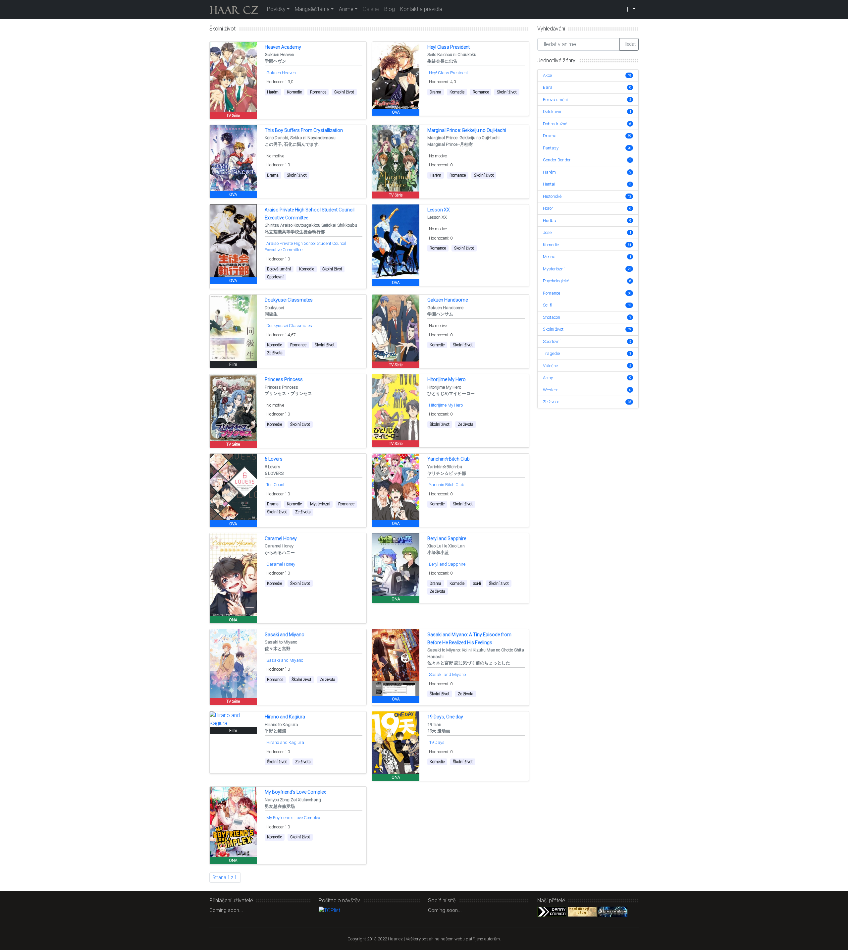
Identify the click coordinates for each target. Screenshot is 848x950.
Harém (549, 172)
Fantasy (550, 147)
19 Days (437, 742)
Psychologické (556, 280)
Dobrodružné (555, 123)
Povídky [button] (276, 9)
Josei (548, 232)
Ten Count (275, 484)
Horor (548, 208)
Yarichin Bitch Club (446, 484)
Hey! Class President (448, 72)
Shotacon (551, 317)
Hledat (629, 44)
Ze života (551, 401)
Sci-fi (547, 305)
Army (548, 377)
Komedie (551, 244)
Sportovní (551, 341)
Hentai (549, 184)
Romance (551, 293)
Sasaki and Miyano (284, 660)
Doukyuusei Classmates (289, 325)
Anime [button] (346, 9)
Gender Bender (557, 159)
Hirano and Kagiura (285, 742)
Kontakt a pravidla (421, 9)
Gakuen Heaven (281, 72)
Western (550, 389)
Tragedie (551, 353)
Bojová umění (555, 99)
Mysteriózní (553, 268)
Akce (547, 75)
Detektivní (552, 111)
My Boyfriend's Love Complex (293, 817)
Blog (389, 9)
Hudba (549, 220)
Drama (549, 135)
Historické (552, 196)
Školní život (553, 329)
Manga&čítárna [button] (312, 9)
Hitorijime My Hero (446, 405)
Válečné (550, 365)
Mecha (549, 256)
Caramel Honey (280, 564)
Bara (548, 87)
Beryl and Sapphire (447, 564)
